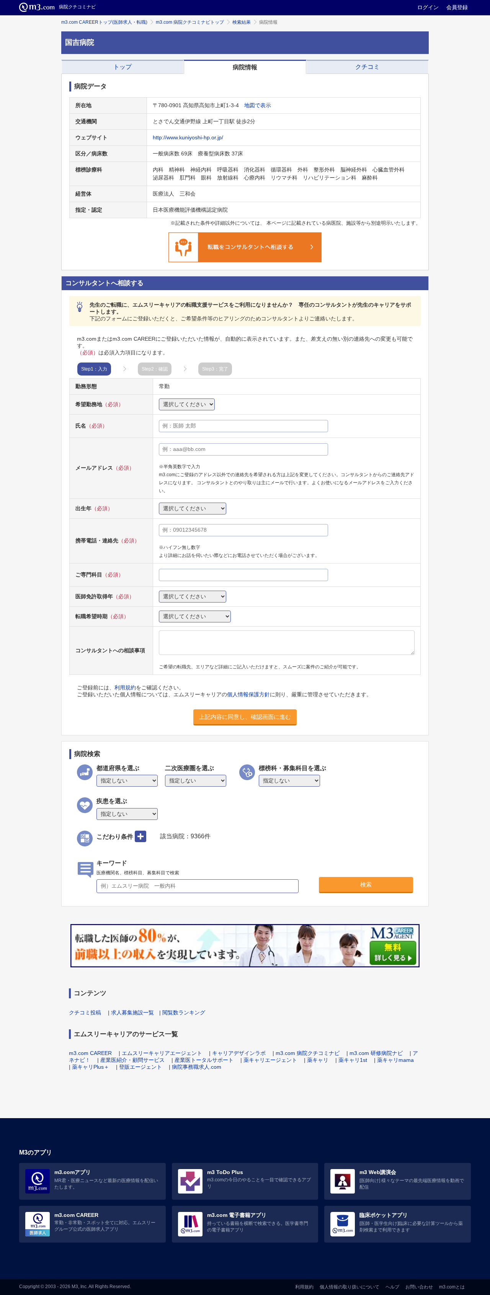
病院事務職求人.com (196, 1067)
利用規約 (125, 687)
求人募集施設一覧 (132, 1012)
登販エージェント (140, 1067)
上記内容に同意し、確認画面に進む (245, 717)
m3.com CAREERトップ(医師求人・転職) (104, 22)
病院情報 (245, 67)
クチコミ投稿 (85, 1012)
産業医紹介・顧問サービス (132, 1060)
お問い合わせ (419, 1287)
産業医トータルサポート (204, 1060)
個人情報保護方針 (248, 694)
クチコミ (367, 67)
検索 (366, 884)
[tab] (122, 67)
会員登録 (457, 7)
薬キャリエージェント (270, 1060)
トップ (122, 67)
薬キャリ (317, 1060)
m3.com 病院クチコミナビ (308, 1053)
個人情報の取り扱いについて (349, 1287)
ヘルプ (392, 1287)
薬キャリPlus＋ (90, 1067)
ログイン (428, 7)
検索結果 (241, 22)
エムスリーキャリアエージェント (162, 1053)
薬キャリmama (395, 1060)
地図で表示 (257, 105)
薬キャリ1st (352, 1060)
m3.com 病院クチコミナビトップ (190, 22)
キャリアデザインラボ (239, 1053)
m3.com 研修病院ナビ (376, 1053)
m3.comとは (452, 1287)
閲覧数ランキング (183, 1012)
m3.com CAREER (90, 1053)
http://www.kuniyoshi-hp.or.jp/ (188, 137)
